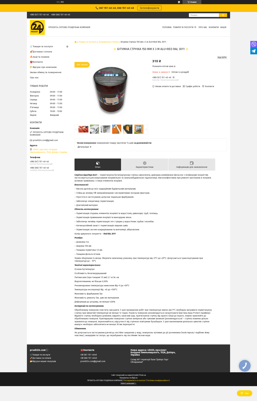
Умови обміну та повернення (45, 72)
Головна (166, 27)
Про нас (203, 27)
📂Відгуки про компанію (43, 67)
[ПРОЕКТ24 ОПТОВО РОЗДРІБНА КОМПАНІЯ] (37, 27)
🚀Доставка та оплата (40, 358)
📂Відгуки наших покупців (43, 361)
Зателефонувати (149, 8)
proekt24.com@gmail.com (45, 140)
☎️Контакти (36, 62)
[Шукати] (223, 15)
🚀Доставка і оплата (41, 51)
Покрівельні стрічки (109, 42)
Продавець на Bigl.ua (128, 378)
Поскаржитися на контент (134, 380)
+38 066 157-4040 (88, 358)
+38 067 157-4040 (88, 355)
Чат (247, 393)
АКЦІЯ (223, 27)
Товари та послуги (183, 27)
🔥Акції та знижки (39, 57)
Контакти (214, 27)
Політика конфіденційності (158, 380)
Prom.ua (142, 375)
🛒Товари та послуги (41, 46)
